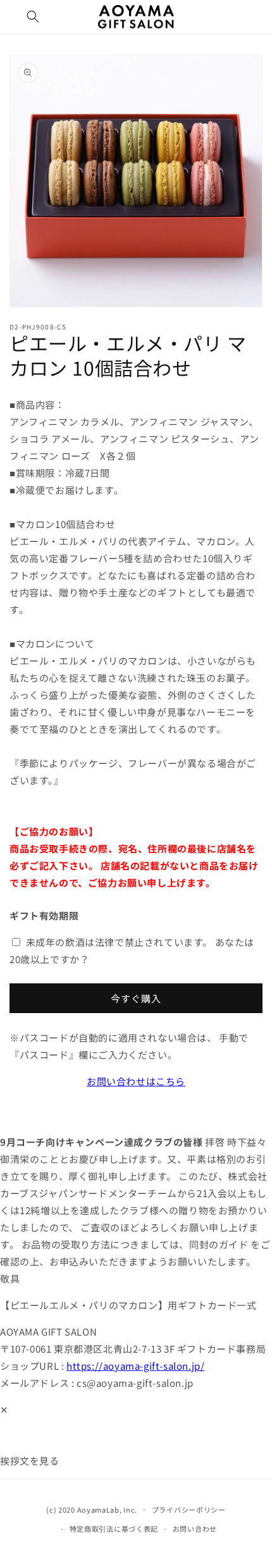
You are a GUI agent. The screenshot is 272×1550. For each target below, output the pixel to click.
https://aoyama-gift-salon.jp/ (135, 1365)
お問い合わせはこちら (136, 1081)
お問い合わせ (195, 1528)
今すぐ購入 (136, 998)
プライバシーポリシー (189, 1509)
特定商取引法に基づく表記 (114, 1528)
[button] (33, 16)
